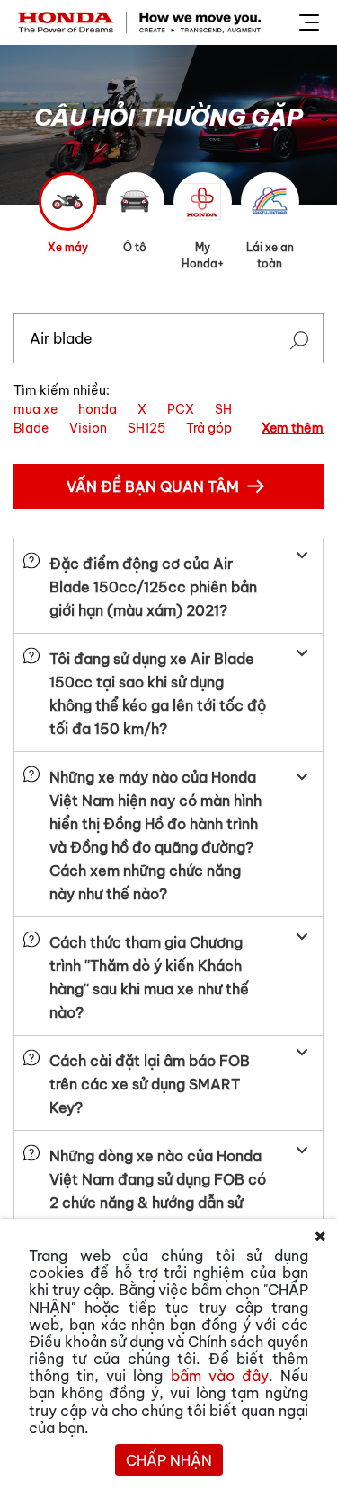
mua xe (35, 409)
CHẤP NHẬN (169, 1460)
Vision (88, 428)
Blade (31, 428)
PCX (180, 409)
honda (97, 409)
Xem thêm (293, 428)
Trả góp (209, 428)
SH (223, 409)
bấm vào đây (220, 1376)
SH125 (146, 428)
